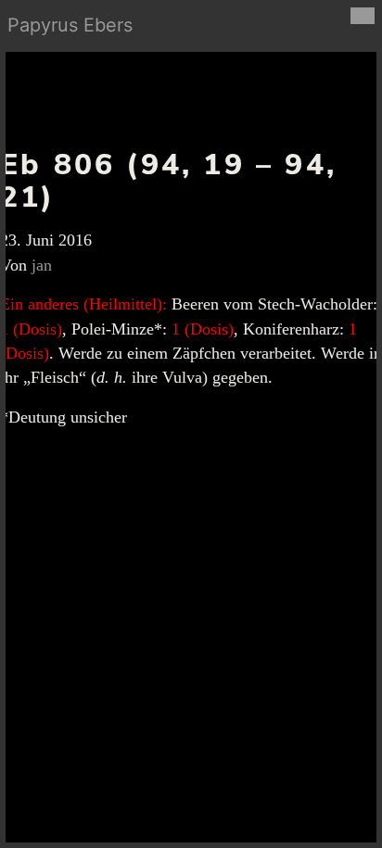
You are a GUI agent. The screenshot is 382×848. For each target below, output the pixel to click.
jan (42, 265)
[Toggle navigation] (362, 15)
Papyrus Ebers (70, 25)
